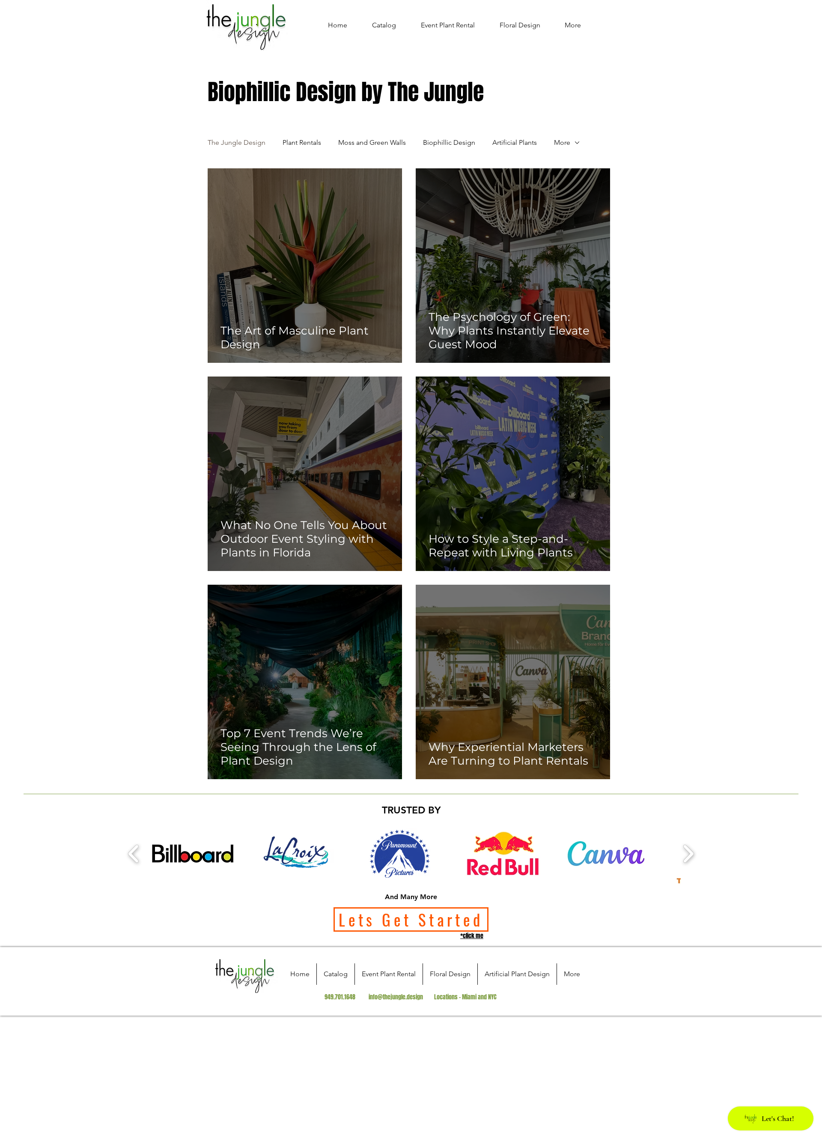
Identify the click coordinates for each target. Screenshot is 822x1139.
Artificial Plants (514, 142)
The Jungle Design (236, 142)
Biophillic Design (449, 142)
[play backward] (133, 853)
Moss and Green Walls (372, 142)
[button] (192, 853)
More (562, 142)
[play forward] (688, 853)
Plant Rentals (302, 142)
